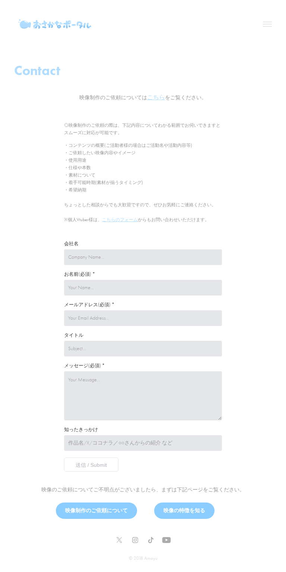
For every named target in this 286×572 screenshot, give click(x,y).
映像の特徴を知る (184, 510)
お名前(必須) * (79, 274)
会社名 (71, 243)
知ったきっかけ (81, 429)
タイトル (73, 335)
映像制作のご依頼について (96, 510)
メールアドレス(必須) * (89, 304)
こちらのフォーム (120, 219)
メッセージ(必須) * (84, 365)
